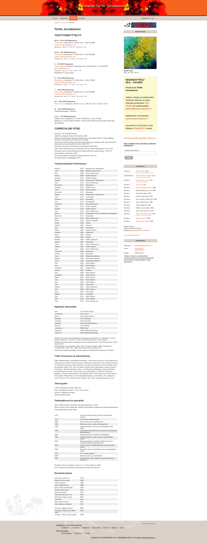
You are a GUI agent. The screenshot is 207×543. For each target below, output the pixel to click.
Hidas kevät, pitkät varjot (144, 214)
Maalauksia (64, 18)
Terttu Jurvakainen (62, 531)
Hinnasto (114, 527)
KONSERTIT (139, 128)
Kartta (122, 527)
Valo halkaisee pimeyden (143, 175)
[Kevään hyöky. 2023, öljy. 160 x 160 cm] (140, 69)
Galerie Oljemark (60, 66)
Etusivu (55, 18)
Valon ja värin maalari (142, 221)
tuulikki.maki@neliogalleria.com (65, 45)
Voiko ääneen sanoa (142, 180)
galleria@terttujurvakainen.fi (138, 109)
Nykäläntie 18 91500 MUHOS (139, 249)
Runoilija (82, 18)
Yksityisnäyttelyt (66, 533)
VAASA (80, 104)
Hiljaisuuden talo (141, 218)
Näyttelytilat (96, 527)
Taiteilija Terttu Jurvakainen (61, 22)
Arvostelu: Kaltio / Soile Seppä (143, 215)
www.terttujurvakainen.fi (136, 118)
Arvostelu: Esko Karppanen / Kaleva (145, 172)
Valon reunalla (140, 171)
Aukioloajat (75, 527)
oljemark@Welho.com (61, 68)
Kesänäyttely (65, 527)
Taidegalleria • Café (147, 18)
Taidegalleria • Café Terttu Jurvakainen (69, 525)
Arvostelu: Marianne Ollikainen (143, 177)
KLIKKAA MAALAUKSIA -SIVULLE (140, 138)
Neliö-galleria (58, 42)
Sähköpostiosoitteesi (132, 150)
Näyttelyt (73, 18)
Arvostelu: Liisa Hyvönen (142, 181)
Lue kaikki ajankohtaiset (132, 235)
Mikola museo (59, 104)
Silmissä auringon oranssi (144, 187)
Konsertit (106, 527)
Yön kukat (139, 184)
